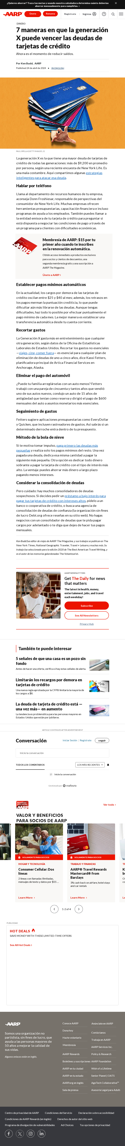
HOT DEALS (20, 931)
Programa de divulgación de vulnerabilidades (30, 1125)
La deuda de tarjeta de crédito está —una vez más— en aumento (49, 706)
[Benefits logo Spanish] (22, 807)
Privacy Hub (87, 623)
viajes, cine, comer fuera (36, 353)
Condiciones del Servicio (58, 1112)
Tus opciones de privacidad (95, 1125)
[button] (121, 14)
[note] (62, 151)
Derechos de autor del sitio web (74, 1118)
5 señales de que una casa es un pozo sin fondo (51, 661)
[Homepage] (13, 14)
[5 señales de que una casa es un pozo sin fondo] (99, 663)
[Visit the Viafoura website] (69, 785)
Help (104, 14)
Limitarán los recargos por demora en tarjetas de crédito (49, 682)
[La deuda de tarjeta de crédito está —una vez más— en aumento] (99, 710)
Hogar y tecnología (31, 864)
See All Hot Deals (20, 944)
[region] (62, 765)
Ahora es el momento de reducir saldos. (45, 54)
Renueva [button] (50, 13)
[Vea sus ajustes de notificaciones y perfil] (107, 764)
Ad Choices (67, 1125)
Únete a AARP (51, 274)
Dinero (21, 23)
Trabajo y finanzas (83, 864)
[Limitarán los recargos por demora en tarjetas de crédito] (99, 686)
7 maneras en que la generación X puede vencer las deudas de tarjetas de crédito (62, 38)
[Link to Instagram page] (31, 1134)
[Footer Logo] (25, 1024)
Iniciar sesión (70, 740)
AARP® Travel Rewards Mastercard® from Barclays (88, 873)
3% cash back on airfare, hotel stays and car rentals (90, 884)
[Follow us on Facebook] (9, 1134)
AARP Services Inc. (101, 1046)
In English (57, 68)
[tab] (30, 765)
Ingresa (87, 14)
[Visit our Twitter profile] (20, 1134)
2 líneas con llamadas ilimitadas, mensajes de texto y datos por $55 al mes (38, 880)
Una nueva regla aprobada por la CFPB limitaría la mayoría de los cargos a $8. (50, 691)
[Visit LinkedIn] (42, 1134)
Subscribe (87, 605)
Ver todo (108, 804)
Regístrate (70, 14)
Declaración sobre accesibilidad (96, 1112)
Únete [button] (32, 13)
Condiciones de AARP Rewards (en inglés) (28, 1118)
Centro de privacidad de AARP (22, 1112)
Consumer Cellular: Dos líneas (36, 871)
